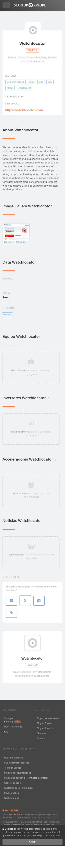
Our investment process (16, 763)
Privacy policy (11, 793)
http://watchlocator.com (24, 110)
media (10, 88)
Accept (32, 841)
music (31, 82)
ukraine (7, 314)
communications (15, 82)
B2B (41, 82)
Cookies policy (12, 798)
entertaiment (24, 88)
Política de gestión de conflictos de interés (26, 778)
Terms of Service (12, 768)
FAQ (6, 731)
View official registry (50, 817)
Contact (41, 738)
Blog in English (44, 723)
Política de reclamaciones (17, 773)
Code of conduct (12, 783)
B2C (50, 82)
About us (41, 733)
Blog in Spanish (45, 728)
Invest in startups (13, 726)
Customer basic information (18, 788)
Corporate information (48, 718)
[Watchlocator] (16, 234)
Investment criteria (13, 757)
